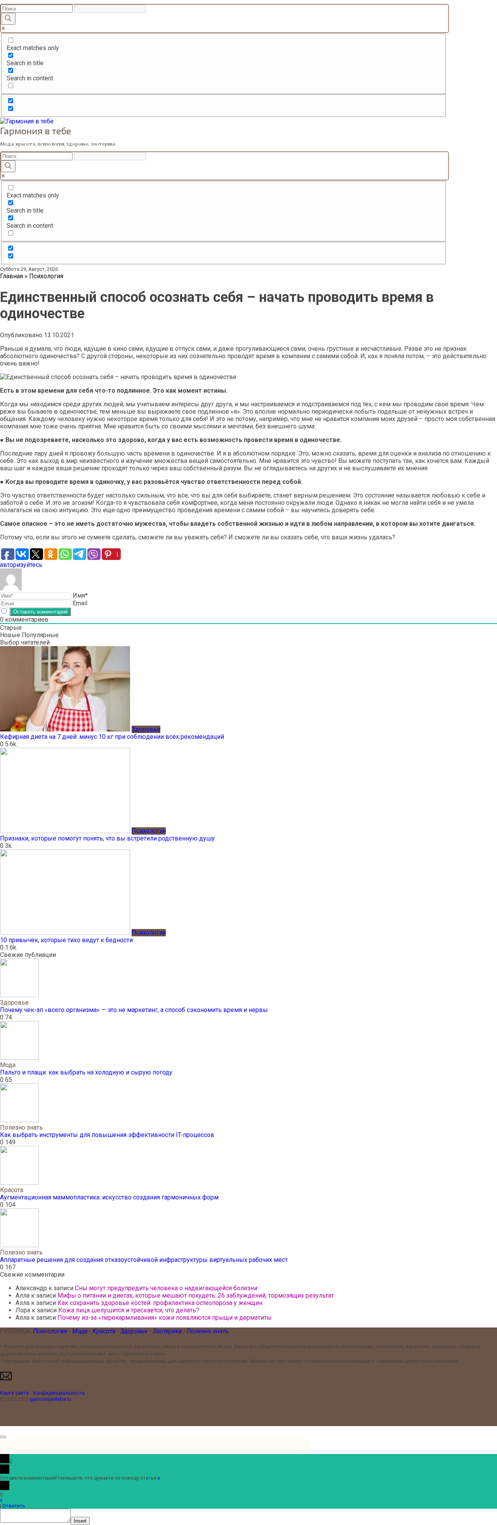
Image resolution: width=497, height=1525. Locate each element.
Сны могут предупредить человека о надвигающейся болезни (166, 1288)
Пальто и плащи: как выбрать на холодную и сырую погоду (86, 1072)
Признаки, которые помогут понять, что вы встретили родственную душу (107, 838)
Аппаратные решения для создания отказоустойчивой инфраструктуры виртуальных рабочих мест (144, 1259)
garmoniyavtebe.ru (50, 1399)
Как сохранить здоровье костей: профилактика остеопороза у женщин (159, 1303)
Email (80, 603)
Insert (80, 1521)
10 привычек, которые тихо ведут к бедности (66, 940)
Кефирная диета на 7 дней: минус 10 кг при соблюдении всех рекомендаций (112, 736)
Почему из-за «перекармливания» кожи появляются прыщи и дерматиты (164, 1317)
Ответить (13, 1506)
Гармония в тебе (35, 130)
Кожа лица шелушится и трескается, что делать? (128, 1310)
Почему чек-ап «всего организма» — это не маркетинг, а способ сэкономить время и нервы (134, 1010)
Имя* (80, 595)
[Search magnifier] (8, 19)
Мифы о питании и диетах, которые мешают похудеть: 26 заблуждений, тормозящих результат (195, 1295)
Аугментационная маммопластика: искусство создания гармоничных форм (109, 1197)
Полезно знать (207, 1331)
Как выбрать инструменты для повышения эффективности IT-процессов (107, 1135)
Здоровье (134, 1331)
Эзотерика (167, 1331)
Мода (80, 1331)
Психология (50, 1331)
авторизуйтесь (21, 564)
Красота (104, 1331)
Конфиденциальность (59, 1393)
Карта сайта (14, 1393)
